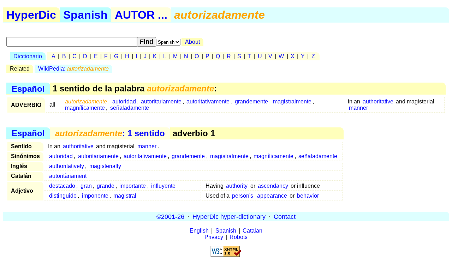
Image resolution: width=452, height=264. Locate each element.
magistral (124, 196)
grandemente (251, 101)
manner (358, 108)
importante (132, 186)
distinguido (63, 196)
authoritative (378, 101)
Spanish (85, 14)
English (199, 231)
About (192, 42)
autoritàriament (68, 176)
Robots (239, 237)
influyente (163, 186)
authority (237, 186)
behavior (308, 196)
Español (28, 88)
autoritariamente (161, 101)
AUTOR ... (141, 14)
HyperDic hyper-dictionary (229, 216)
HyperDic (31, 14)
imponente (95, 196)
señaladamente (129, 108)
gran (86, 186)
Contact (285, 216)
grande (105, 186)
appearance (272, 196)
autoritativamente (208, 101)
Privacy (213, 237)
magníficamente (85, 108)
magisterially (105, 166)
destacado (62, 186)
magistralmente (292, 101)
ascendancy (273, 186)
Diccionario (27, 56)
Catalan (252, 231)
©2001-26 (170, 216)
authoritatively (66, 166)
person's (242, 196)
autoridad (124, 101)
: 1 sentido (110, 133)
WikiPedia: (73, 69)
